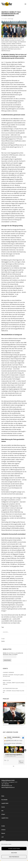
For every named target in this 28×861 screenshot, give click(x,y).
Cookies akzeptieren (14, 848)
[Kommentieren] (7, 762)
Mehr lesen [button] (7, 744)
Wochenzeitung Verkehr (9, 725)
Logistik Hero (4, 818)
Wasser (3, 833)
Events (3, 807)
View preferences (14, 857)
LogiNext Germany (8, 672)
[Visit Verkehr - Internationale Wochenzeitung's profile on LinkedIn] (5, 738)
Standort (3, 840)
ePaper (3, 814)
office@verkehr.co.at (6, 785)
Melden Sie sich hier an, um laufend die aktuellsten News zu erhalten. (13, 653)
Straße (3, 826)
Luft (2, 837)
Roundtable (4, 799)
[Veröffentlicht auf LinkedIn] (23, 738)
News (2, 796)
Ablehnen (14, 852)
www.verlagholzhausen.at (7, 787)
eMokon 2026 (7, 680)
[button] (3, 750)
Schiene (3, 829)
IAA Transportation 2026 (10, 688)
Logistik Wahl (4, 803)
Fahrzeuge (10, 18)
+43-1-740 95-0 (5, 784)
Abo (2, 810)
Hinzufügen (7, 660)
